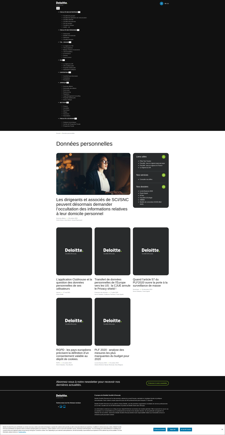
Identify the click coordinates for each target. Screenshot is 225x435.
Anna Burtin (67, 220)
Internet (58, 292)
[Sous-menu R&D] (63, 60)
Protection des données (101, 292)
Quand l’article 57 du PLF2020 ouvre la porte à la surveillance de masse (150, 282)
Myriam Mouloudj (109, 365)
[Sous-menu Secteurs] (67, 102)
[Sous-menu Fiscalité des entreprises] (79, 12)
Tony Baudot (69, 365)
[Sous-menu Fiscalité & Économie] (75, 119)
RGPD (58, 363)
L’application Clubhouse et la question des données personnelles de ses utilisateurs (74, 284)
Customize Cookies (159, 429)
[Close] (222, 429)
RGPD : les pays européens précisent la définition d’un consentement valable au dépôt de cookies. (73, 354)
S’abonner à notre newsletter (157, 383)
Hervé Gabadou (99, 294)
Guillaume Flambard (109, 294)
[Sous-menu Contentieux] (70, 72)
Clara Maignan (119, 365)
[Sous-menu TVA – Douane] (70, 42)
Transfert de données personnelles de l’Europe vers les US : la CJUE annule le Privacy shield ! (112, 284)
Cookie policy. (22, 432)
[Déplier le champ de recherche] (161, 3)
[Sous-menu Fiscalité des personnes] (78, 30)
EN (168, 3)
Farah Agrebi (119, 294)
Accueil (58, 133)
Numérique (136, 289)
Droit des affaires (61, 218)
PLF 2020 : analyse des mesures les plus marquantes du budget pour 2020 (112, 354)
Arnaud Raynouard (77, 220)
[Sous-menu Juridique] (67, 83)
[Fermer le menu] (58, 8)
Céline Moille (59, 294)
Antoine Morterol (99, 365)
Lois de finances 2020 (101, 363)
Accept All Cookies (186, 429)
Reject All (172, 429)
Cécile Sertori (60, 220)
